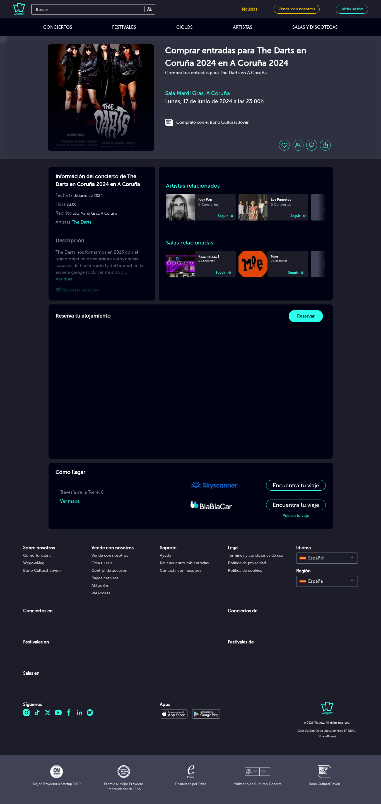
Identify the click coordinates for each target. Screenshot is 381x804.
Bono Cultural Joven (42, 570)
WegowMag (33, 563)
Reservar (306, 316)
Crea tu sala (101, 563)
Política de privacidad (247, 563)
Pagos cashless (104, 578)
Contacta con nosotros (180, 570)
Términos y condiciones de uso (255, 555)
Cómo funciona (37, 555)
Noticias (249, 9)
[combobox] (327, 558)
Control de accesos (109, 570)
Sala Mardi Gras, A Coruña (197, 93)
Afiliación (99, 585)
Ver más (64, 279)
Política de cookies (245, 570)
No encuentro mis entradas (184, 563)
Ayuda (165, 555)
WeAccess (100, 593)
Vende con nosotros (109, 555)
